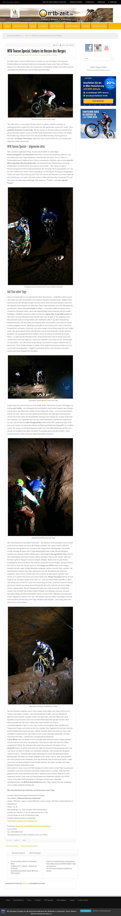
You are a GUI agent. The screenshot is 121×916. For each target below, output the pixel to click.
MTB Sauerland (57, 26)
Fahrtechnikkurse (20, 26)
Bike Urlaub (20, 55)
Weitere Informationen (101, 911)
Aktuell (7, 26)
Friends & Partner (76, 2)
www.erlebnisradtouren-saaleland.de (22, 821)
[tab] (18, 853)
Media (27, 55)
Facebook (16, 840)
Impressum (101, 2)
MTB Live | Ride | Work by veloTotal (54, 2)
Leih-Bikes (43, 26)
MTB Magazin (43, 55)
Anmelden (113, 2)
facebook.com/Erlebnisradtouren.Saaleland (33, 826)
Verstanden (85, 911)
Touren (33, 26)
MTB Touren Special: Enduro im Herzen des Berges (36, 51)
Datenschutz (90, 2)
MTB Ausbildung (72, 26)
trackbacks (25, 883)
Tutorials (86, 26)
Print (57, 45)
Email (63, 45)
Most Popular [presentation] (35, 853)
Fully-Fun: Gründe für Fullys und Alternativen (60, 861)
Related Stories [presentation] (18, 853)
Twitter (24, 840)
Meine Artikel (34, 55)
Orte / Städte (52, 55)
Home (27, 35)
